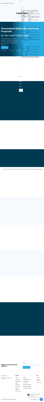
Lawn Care (21, 76)
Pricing (20, 83)
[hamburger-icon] (20, 1)
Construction (21, 66)
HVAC (20, 71)
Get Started (5, 47)
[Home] (7, 3)
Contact (20, 86)
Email (24, 362)
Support (20, 81)
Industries (21, 61)
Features (20, 3)
